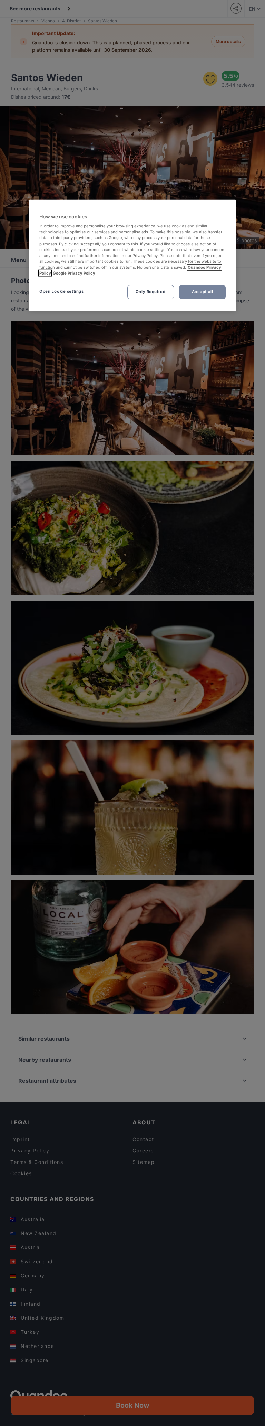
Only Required (150, 291)
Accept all (202, 291)
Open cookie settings (61, 291)
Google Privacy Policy (74, 273)
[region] (132, 255)
